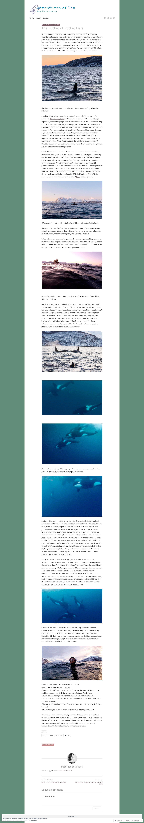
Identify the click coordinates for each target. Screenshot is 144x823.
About (38, 18)
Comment (96, 808)
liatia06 (56, 24)
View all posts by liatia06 (65, 771)
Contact (45, 18)
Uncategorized (48, 744)
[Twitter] (110, 17)
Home (32, 18)
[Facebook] (104, 17)
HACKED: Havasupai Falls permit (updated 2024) (88, 781)
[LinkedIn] (107, 17)
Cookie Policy (34, 820)
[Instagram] (113, 17)
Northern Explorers (57, 119)
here (78, 177)
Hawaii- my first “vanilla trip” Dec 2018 (54, 780)
